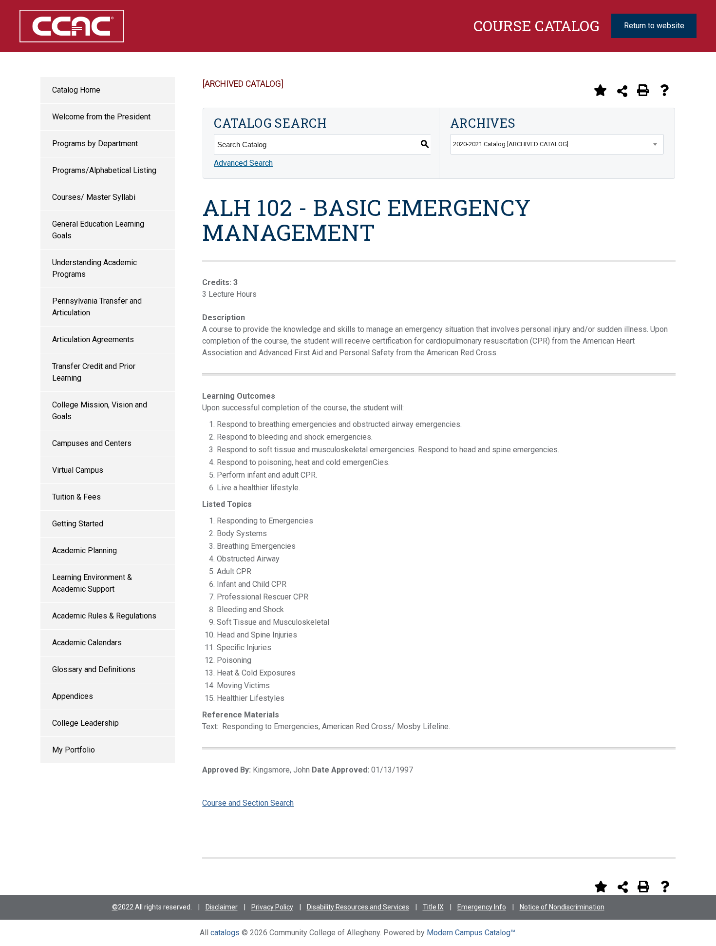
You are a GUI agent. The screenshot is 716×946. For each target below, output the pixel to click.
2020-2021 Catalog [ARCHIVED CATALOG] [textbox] (510, 144)
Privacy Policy (272, 907)
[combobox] (557, 144)
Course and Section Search (248, 803)
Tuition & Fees (76, 497)
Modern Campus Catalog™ (471, 932)
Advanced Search (243, 163)
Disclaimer (222, 907)
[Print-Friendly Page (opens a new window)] (643, 90)
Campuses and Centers (92, 443)
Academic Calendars (87, 642)
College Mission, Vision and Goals (99, 410)
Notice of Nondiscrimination (562, 907)
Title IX (433, 907)
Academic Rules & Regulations (104, 615)
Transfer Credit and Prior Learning (93, 372)
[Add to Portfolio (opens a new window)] (600, 90)
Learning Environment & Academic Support (92, 583)
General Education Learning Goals (98, 229)
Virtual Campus (77, 470)
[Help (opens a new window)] (664, 90)
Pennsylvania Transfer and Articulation (97, 306)
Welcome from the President (101, 116)
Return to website (654, 25)
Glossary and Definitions (93, 669)
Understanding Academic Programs (94, 268)
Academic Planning (84, 550)
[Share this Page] (622, 90)
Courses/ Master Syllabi (93, 197)
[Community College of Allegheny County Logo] (67, 26)
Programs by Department (95, 143)
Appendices (72, 696)
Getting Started (77, 523)
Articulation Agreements (93, 339)
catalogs (225, 932)
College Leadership (85, 723)
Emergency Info (481, 907)
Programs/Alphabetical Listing (104, 170)
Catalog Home (76, 90)
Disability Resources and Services (358, 907)
